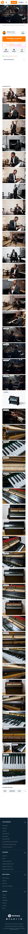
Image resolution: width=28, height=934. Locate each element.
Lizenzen (4, 865)
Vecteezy (4, 837)
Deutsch (4, 912)
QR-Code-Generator (7, 856)
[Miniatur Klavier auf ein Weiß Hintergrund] (13, 398)
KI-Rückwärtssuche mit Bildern (10, 851)
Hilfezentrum (5, 887)
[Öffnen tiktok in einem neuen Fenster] (15, 928)
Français (4, 915)
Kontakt (4, 890)
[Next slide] (22, 800)
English (4, 904)
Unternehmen (5, 843)
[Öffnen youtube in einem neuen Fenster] (20, 928)
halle (5, 800)
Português (5, 909)
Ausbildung (5, 845)
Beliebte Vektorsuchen (8, 873)
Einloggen (21, 2)
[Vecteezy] (2, 2)
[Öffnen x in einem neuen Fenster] (18, 928)
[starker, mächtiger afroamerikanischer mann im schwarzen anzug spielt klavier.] (13, 174)
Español (4, 906)
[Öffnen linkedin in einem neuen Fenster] (11, 928)
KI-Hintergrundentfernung (9, 853)
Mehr (3, 917)
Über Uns (4, 892)
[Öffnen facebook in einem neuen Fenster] (6, 928)
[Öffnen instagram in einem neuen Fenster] (8, 928)
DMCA (3, 867)
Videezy (4, 840)
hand (19, 800)
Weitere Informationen (9, 58)
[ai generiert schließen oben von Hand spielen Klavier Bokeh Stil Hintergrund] (13, 415)
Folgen (22, 33)
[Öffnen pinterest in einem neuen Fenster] (13, 928)
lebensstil (12, 800)
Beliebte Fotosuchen (7, 875)
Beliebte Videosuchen (7, 878)
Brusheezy (5, 835)
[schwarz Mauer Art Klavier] (13, 431)
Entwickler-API (6, 848)
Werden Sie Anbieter (7, 895)
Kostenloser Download (14, 39)
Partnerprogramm (6, 870)
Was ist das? (14, 56)
